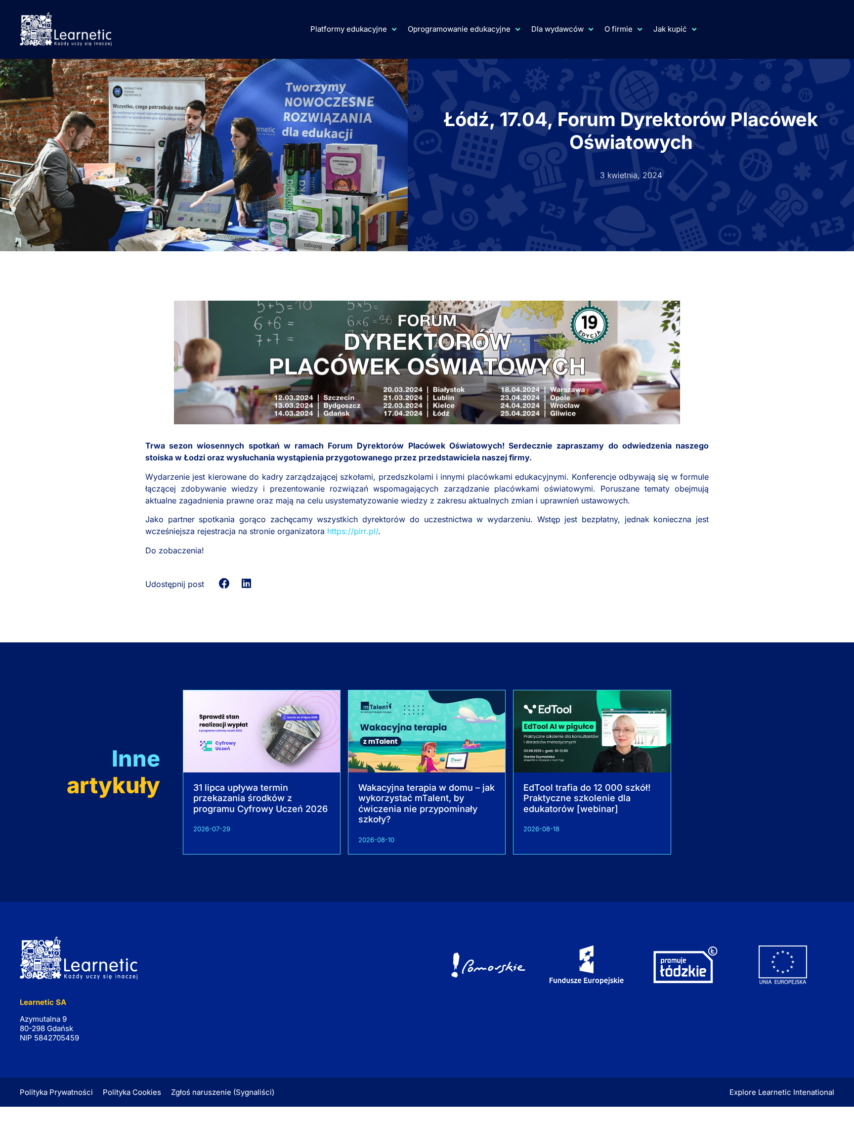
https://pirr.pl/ (352, 531)
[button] (224, 583)
